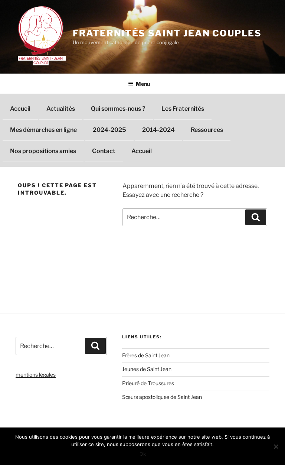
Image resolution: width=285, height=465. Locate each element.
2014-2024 (158, 129)
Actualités (60, 108)
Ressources (207, 129)
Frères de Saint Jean (146, 355)
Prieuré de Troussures (148, 383)
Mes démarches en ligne (43, 129)
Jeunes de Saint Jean (146, 369)
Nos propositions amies (43, 151)
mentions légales (36, 374)
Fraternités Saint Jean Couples (167, 33)
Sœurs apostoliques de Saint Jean (162, 397)
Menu (143, 84)
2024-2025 (109, 129)
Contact (103, 151)
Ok (143, 454)
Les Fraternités (182, 108)
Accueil (20, 108)
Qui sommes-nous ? (118, 108)
